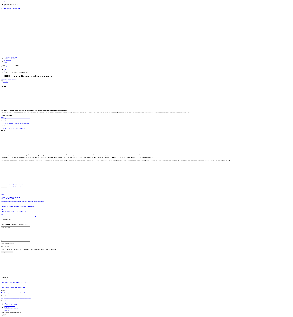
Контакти (6, 310)
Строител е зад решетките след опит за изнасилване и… (15, 123)
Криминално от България (10, 57)
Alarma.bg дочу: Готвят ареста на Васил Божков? (13, 282)
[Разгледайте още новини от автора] (4, 193)
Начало (5, 55)
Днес (5, 61)
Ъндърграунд (7, 60)
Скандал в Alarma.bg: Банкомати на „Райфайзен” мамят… (16, 298)
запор (12, 184)
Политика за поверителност (11, 308)
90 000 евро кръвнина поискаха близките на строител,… (15, 118)
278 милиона (4, 184)
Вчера (5, 62)
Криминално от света (9, 58)
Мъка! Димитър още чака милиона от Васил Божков (14, 292)
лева (21, 184)
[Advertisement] (46, 21)
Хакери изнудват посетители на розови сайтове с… (14, 287)
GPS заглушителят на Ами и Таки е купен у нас (13, 128)
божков (9, 184)
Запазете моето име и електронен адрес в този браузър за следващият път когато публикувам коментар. (29, 249)
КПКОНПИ (17, 184)
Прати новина (7, 5)
